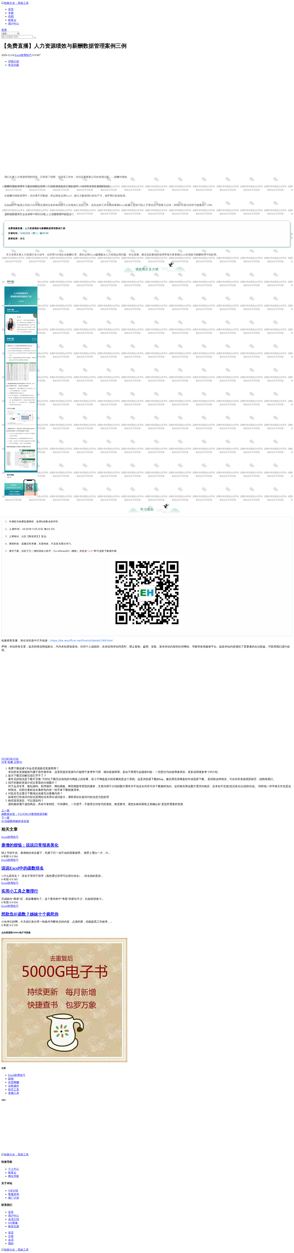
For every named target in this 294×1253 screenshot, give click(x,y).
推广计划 (13, 1197)
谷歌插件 (13, 1085)
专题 (11, 12)
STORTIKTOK (10, 758)
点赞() (18, 762)
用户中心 (13, 23)
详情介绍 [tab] (13, 61)
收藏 (10, 762)
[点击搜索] (35, 37)
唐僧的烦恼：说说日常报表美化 (30, 845)
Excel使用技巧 (23, 55)
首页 (11, 9)
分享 (4, 762)
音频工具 (13, 1093)
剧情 (11, 1078)
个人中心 (13, 1169)
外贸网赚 (13, 1082)
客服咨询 (13, 1194)
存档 (11, 16)
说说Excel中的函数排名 (22, 868)
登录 (4, 29)
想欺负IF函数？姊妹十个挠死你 (30, 914)
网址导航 (13, 1176)
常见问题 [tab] (13, 65)
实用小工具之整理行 (19, 891)
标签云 (12, 20)
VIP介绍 (13, 1190)
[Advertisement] (103, 121)
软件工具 (13, 1089)
